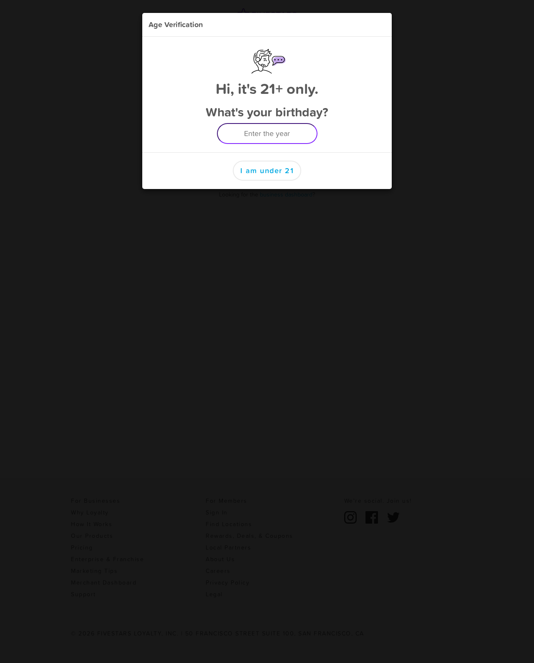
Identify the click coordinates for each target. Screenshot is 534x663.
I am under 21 (267, 170)
